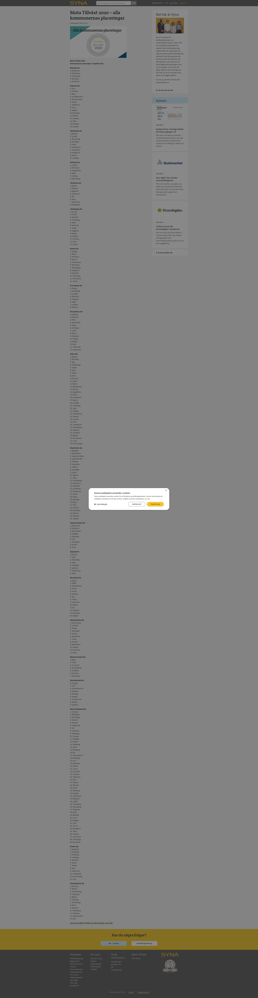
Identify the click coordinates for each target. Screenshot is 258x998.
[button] (100, 504)
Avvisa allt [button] (136, 504)
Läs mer (147, 499)
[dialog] (129, 499)
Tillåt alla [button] (155, 504)
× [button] (166, 490)
